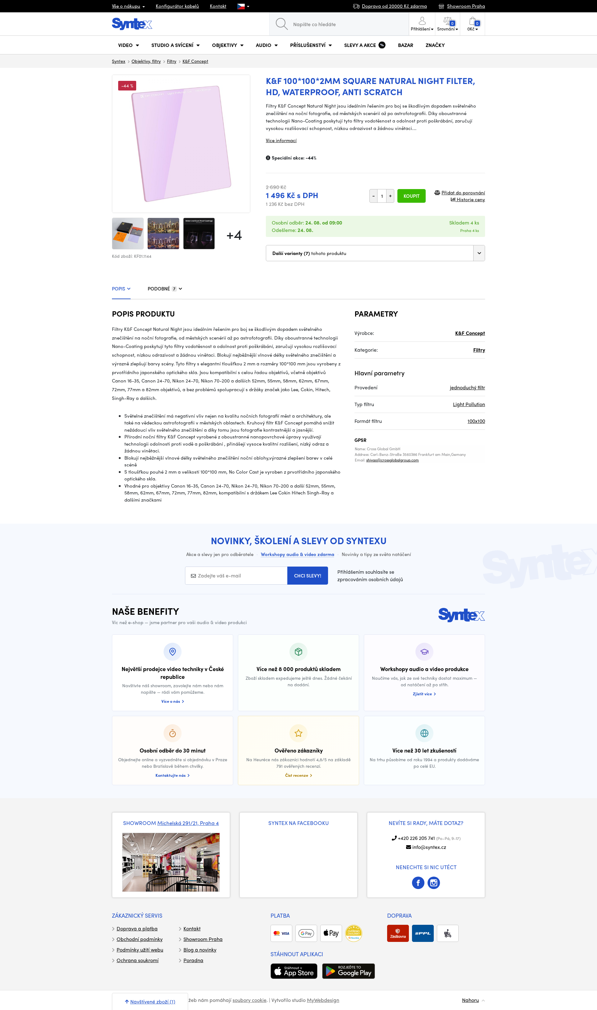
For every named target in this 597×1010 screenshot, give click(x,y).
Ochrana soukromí (138, 960)
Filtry (171, 61)
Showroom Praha (203, 939)
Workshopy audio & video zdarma (297, 554)
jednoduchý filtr (467, 387)
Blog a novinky (199, 949)
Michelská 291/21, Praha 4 (188, 823)
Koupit (411, 195)
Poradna (193, 960)
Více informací (281, 140)
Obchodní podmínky (140, 939)
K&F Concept (195, 61)
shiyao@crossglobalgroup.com (392, 460)
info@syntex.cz (429, 846)
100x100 (476, 420)
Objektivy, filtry (146, 61)
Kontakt (218, 5)
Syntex (118, 61)
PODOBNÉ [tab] (161, 288)
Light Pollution (469, 404)
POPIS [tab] (118, 288)
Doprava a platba (137, 928)
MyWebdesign (323, 999)
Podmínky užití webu (140, 949)
